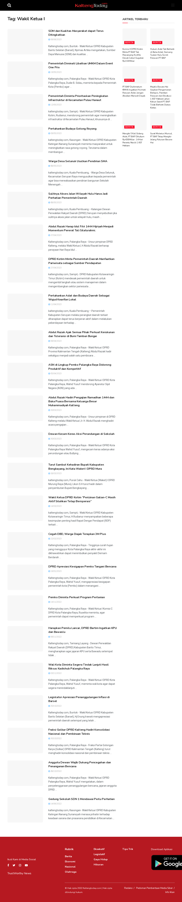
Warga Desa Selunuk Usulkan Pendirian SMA (77, 161)
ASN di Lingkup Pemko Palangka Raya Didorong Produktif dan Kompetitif (79, 367)
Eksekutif (99, 849)
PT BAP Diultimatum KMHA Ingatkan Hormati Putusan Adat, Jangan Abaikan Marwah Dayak (134, 91)
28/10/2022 (55, 771)
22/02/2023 (55, 538)
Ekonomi (70, 861)
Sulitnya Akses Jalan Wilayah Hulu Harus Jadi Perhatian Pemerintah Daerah (78, 196)
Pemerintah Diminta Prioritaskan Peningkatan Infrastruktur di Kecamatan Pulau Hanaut (78, 98)
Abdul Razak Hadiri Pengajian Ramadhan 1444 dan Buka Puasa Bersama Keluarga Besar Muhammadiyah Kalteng (81, 401)
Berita (129, 42)
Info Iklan (170, 892)
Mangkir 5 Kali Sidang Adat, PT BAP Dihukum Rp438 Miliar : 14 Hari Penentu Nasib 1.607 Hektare (133, 139)
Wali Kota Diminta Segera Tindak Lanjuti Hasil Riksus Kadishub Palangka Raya (78, 667)
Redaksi (128, 888)
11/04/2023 (55, 304)
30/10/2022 (55, 706)
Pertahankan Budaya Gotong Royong (72, 129)
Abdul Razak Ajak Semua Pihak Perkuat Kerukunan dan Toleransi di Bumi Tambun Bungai (81, 334)
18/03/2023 (55, 473)
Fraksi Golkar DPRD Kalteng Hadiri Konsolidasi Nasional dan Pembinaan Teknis (79, 732)
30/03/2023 (55, 410)
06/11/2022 (55, 637)
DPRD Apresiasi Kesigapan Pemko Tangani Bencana (82, 567)
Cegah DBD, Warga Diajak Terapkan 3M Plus (77, 534)
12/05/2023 (55, 104)
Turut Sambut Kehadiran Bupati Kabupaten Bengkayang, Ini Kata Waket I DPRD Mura (76, 467)
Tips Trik (127, 849)
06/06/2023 (55, 39)
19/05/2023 (55, 72)
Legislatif (99, 854)
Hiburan (98, 864)
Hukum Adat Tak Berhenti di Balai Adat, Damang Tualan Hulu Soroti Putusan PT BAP (162, 53)
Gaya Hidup (101, 859)
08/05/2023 (55, 166)
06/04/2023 (55, 341)
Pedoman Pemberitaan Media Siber (154, 888)
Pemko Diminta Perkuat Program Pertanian (76, 597)
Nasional (70, 866)
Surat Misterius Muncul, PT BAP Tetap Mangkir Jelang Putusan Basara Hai (161, 138)
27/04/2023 (55, 235)
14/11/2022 (55, 602)
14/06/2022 (55, 803)
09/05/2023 (55, 133)
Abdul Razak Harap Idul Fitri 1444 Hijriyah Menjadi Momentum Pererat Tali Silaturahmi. (80, 228)
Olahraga (70, 872)
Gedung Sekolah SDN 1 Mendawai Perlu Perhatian (81, 799)
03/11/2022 (55, 673)
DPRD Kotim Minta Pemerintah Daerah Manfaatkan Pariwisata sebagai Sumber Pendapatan (81, 261)
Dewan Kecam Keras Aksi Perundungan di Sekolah (81, 434)
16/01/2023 (55, 571)
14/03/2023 (55, 506)
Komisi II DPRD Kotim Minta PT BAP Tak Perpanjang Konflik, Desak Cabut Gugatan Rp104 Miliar (133, 55)
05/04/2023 (55, 373)
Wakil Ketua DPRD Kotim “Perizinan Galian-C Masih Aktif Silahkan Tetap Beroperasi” (82, 499)
